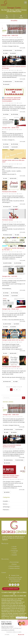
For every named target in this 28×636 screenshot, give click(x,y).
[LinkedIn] (18, 585)
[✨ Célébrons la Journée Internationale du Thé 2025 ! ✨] (14, 242)
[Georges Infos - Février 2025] (14, 303)
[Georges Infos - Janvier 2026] (14, 121)
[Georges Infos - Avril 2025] (14, 270)
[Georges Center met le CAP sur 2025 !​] (14, 334)
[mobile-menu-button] (25, 2)
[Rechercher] (23, 398)
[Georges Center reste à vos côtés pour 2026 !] (14, 154)
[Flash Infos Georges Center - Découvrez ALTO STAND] (14, 469)
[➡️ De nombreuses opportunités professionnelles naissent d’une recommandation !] (14, 91)
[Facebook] (10, 585)
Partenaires (6, 509)
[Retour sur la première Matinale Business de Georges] (14, 60)
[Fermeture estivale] (14, 213)
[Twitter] (13, 585)
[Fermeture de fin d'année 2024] (14, 360)
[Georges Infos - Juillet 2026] (14, 29)
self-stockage (6, 506)
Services (5, 504)
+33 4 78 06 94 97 (15, 581)
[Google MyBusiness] (15, 585)
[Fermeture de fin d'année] (14, 185)
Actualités (5, 501)
